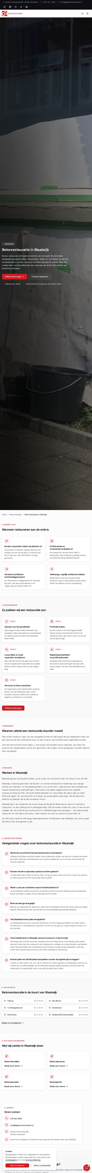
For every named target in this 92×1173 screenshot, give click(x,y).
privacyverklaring (33, 1160)
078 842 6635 (16, 1119)
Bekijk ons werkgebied (11, 1023)
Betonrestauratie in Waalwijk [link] (36, 515)
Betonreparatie (16, 515)
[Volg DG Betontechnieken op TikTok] (21, 7)
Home (4, 515)
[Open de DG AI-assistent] (86, 1167)
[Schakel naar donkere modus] (82, 13)
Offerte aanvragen (13, 276)
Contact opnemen (40, 276)
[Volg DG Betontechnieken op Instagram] (15, 7)
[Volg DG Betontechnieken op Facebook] (4, 7)
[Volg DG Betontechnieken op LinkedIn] (10, 7)
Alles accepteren (17, 1165)
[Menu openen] (87, 13)
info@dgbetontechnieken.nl (22, 1125)
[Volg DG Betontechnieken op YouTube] (26, 7)
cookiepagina (11, 1160)
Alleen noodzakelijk (42, 1165)
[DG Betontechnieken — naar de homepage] (12, 13)
